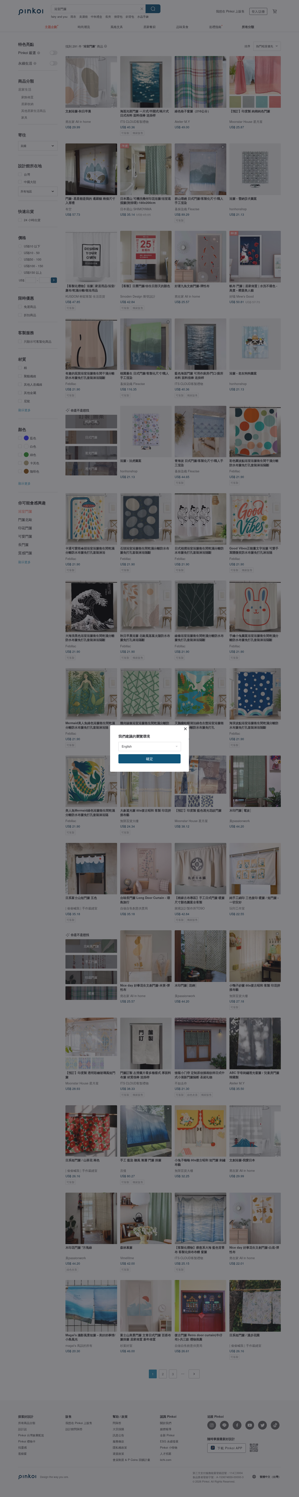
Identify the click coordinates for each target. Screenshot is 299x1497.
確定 (149, 758)
